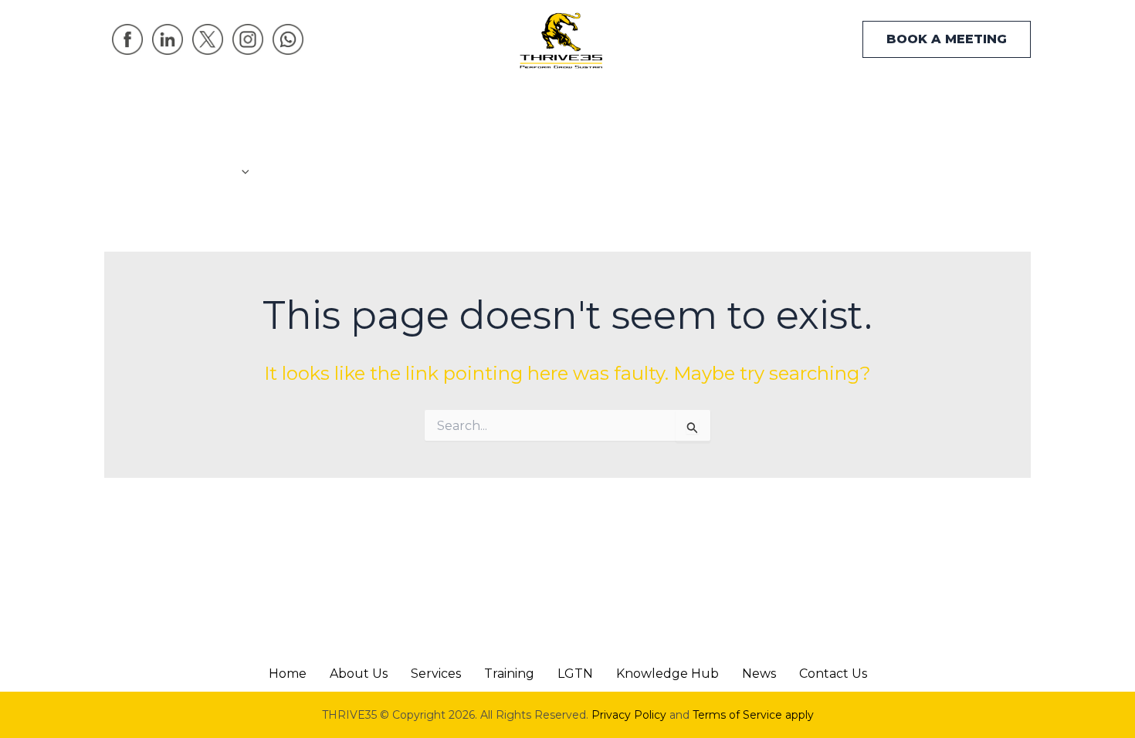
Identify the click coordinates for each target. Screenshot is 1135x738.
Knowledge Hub (667, 673)
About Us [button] (279, 109)
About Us (359, 673)
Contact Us (919, 140)
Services (436, 673)
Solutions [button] (369, 140)
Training (509, 673)
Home (199, 140)
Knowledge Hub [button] (718, 140)
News (835, 140)
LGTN (575, 673)
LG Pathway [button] (580, 140)
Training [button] (470, 140)
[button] (946, 39)
